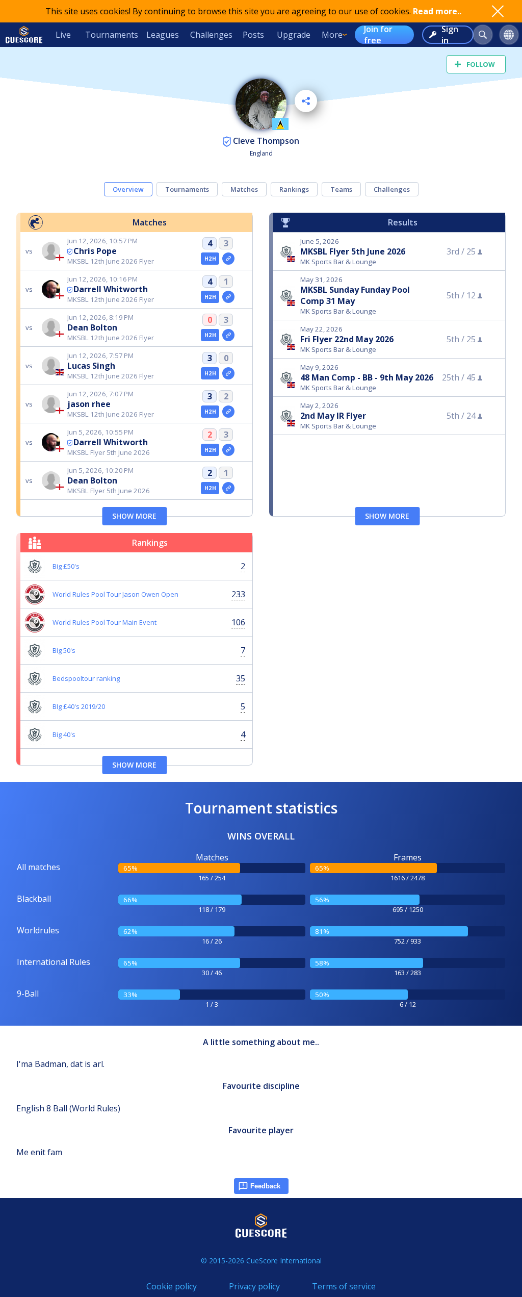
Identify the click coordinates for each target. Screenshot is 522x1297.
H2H (210, 258)
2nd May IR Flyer (333, 415)
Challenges (211, 34)
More (332, 34)
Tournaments (111, 34)
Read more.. (437, 11)
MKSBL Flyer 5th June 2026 (352, 251)
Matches (244, 189)
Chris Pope (95, 251)
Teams (341, 189)
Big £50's (66, 566)
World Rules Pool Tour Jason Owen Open (115, 594)
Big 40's (64, 734)
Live (63, 34)
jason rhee (89, 404)
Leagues (162, 34)
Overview (128, 189)
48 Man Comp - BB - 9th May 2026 (366, 377)
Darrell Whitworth (110, 289)
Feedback (265, 1186)
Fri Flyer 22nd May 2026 (347, 339)
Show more (134, 516)
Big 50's (64, 650)
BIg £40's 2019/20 (79, 706)
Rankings (294, 189)
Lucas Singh (91, 365)
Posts (253, 34)
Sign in (449, 35)
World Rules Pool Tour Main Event (104, 622)
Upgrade (293, 34)
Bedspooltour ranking (86, 678)
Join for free (378, 35)
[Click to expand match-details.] (228, 258)
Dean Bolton (92, 327)
